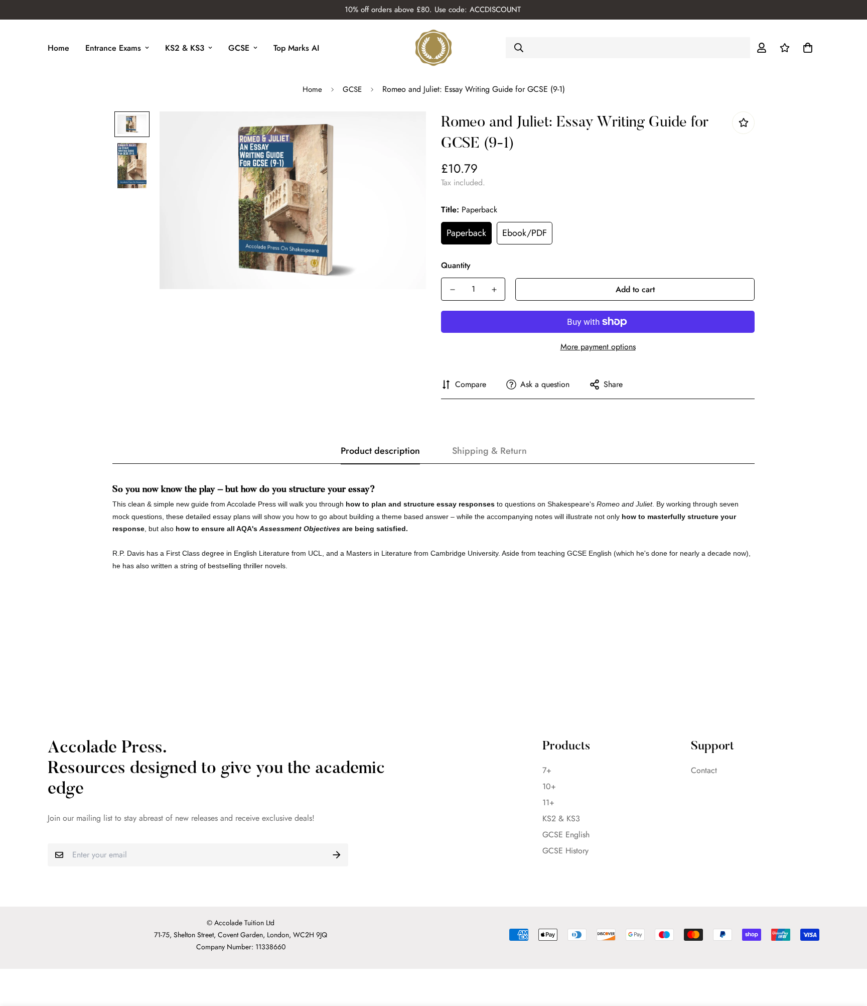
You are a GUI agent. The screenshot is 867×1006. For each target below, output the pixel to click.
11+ (548, 802)
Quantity (456, 265)
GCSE (238, 48)
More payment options (598, 346)
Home (58, 48)
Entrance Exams (113, 48)
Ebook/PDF (524, 232)
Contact (704, 770)
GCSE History (565, 850)
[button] (805, 47)
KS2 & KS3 (184, 48)
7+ (546, 770)
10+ (549, 786)
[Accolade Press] (433, 47)
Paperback (466, 232)
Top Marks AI (296, 48)
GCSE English (566, 834)
